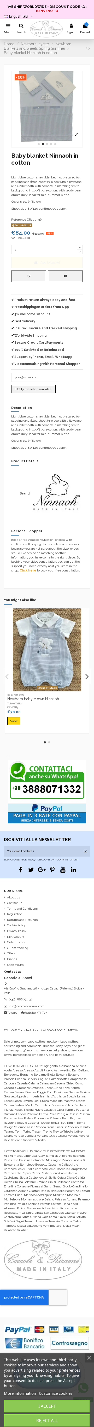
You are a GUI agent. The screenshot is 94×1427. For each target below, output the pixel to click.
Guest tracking (17, 948)
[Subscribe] (85, 851)
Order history (16, 942)
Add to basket (50, 262)
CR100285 (12, 707)
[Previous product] (87, 48)
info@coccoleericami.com (26, 1006)
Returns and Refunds (22, 920)
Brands (12, 959)
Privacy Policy (16, 931)
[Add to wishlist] (28, 276)
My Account (15, 937)
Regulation (14, 914)
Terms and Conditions (22, 908)
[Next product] (89, 48)
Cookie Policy (16, 925)
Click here (28, 570)
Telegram (13, 1012)
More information (20, 1393)
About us (13, 897)
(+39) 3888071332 (21, 999)
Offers (11, 953)
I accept (47, 1406)
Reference (18, 219)
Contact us (14, 903)
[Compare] (47, 690)
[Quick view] (53, 690)
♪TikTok (42, 1012)
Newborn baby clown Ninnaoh (33, 699)
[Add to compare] (65, 276)
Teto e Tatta (14, 703)
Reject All (47, 1420)
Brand (25, 493)
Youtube (30, 1012)
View (13, 721)
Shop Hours (15, 965)
